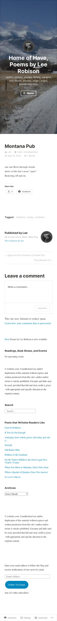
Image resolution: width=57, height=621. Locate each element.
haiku (19, 152)
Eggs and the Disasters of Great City (24, 256)
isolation (20, 217)
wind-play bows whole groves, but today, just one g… (27, 439)
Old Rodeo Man (12, 449)
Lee (9, 152)
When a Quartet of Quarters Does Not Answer (26, 472)
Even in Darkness (13, 427)
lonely (30, 217)
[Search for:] (20, 410)
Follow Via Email (16, 584)
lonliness (40, 217)
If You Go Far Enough (15, 432)
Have (7, 339)
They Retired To (42, 261)
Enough (8, 444)
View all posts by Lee (14, 240)
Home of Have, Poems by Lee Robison (28, 64)
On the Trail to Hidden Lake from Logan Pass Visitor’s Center (26, 461)
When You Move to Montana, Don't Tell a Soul (26, 467)
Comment (42, 308)
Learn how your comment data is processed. (28, 323)
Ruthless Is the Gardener (16, 454)
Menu (30, 93)
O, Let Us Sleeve (12, 476)
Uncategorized (31, 152)
